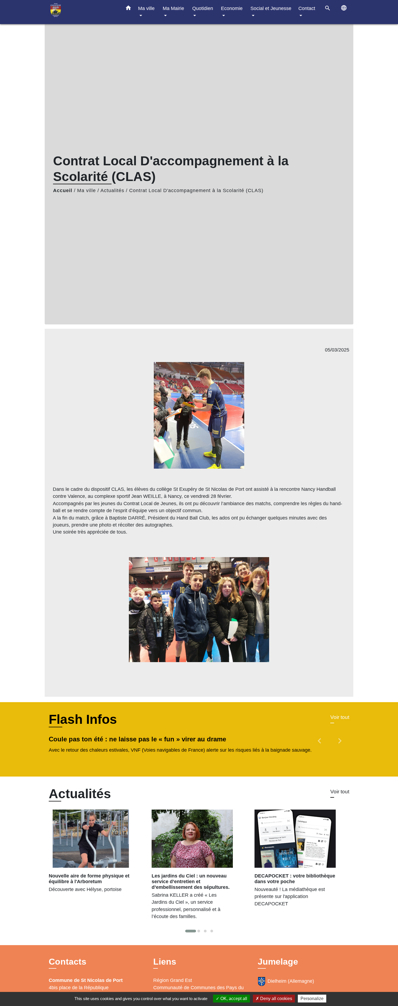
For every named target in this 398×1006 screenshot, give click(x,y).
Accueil (62, 190)
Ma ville (86, 190)
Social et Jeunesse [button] (270, 8)
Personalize (312, 998)
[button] (128, 8)
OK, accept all (233, 998)
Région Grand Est (172, 980)
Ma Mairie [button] (173, 8)
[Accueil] (82, 12)
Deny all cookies (275, 998)
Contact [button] (306, 8)
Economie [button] (232, 8)
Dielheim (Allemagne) (290, 981)
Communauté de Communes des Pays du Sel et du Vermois (198, 991)
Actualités (112, 190)
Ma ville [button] (146, 8)
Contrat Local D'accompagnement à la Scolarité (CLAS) (196, 190)
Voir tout (339, 717)
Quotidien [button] (202, 8)
